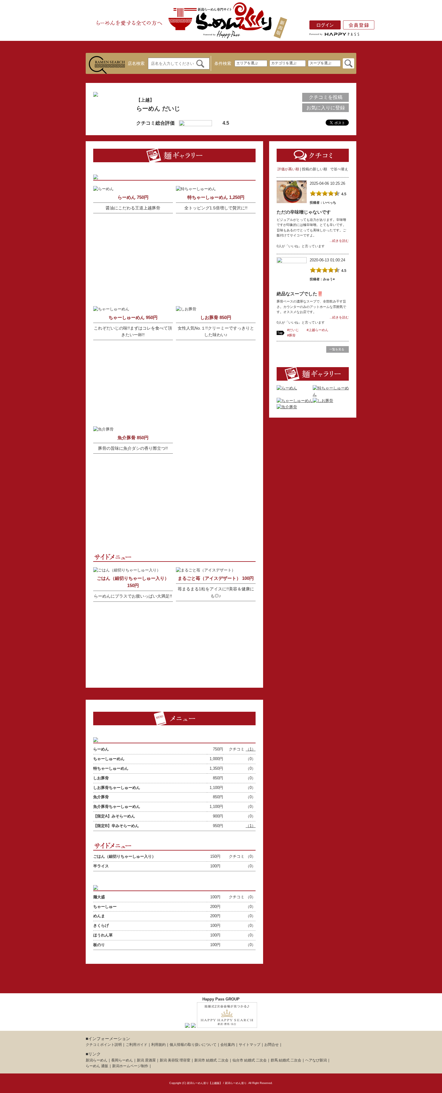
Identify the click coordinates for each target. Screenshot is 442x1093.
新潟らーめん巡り (236, 1083)
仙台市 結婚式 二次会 (249, 1060)
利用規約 (158, 1045)
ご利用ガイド (136, 1045)
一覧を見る (336, 349)
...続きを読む (339, 240)
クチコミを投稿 (325, 97)
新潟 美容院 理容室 (175, 1060)
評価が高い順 (288, 169)
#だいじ (293, 330)
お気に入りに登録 (325, 107)
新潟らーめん (96, 1060)
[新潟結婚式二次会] (227, 1024)
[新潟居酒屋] (187, 1024)
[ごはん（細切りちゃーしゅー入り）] (127, 570)
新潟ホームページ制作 (130, 1066)
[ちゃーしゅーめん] (295, 400)
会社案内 (227, 1045)
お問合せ (271, 1045)
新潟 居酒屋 (146, 1060)
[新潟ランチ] (193, 1024)
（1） (251, 749)
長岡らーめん (122, 1060)
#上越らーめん (317, 330)
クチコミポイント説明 (104, 1045)
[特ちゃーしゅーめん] (331, 394)
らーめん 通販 (97, 1066)
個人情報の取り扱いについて (193, 1045)
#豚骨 (291, 335)
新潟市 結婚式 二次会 (211, 1060)
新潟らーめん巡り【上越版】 (204, 1083)
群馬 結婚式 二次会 (286, 1060)
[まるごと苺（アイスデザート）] (205, 570)
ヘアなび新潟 (316, 1060)
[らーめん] (287, 388)
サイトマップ (249, 1045)
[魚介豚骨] (287, 407)
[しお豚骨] (323, 400)
